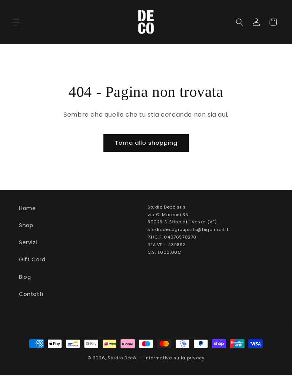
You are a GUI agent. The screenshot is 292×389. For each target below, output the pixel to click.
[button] (16, 22)
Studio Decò (122, 358)
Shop (26, 225)
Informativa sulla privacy (174, 358)
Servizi (28, 242)
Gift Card (32, 259)
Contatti (31, 294)
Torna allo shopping (146, 143)
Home (27, 208)
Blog (25, 277)
